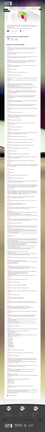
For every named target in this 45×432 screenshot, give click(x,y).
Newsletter (34, 415)
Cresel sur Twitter (35, 414)
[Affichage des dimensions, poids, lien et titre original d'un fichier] (8, 39)
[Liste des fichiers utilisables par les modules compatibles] (16, 39)
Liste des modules (6, 11)
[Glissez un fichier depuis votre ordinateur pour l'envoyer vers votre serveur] (12, 39)
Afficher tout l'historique (12, 395)
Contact (33, 416)
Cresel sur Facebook (35, 412)
